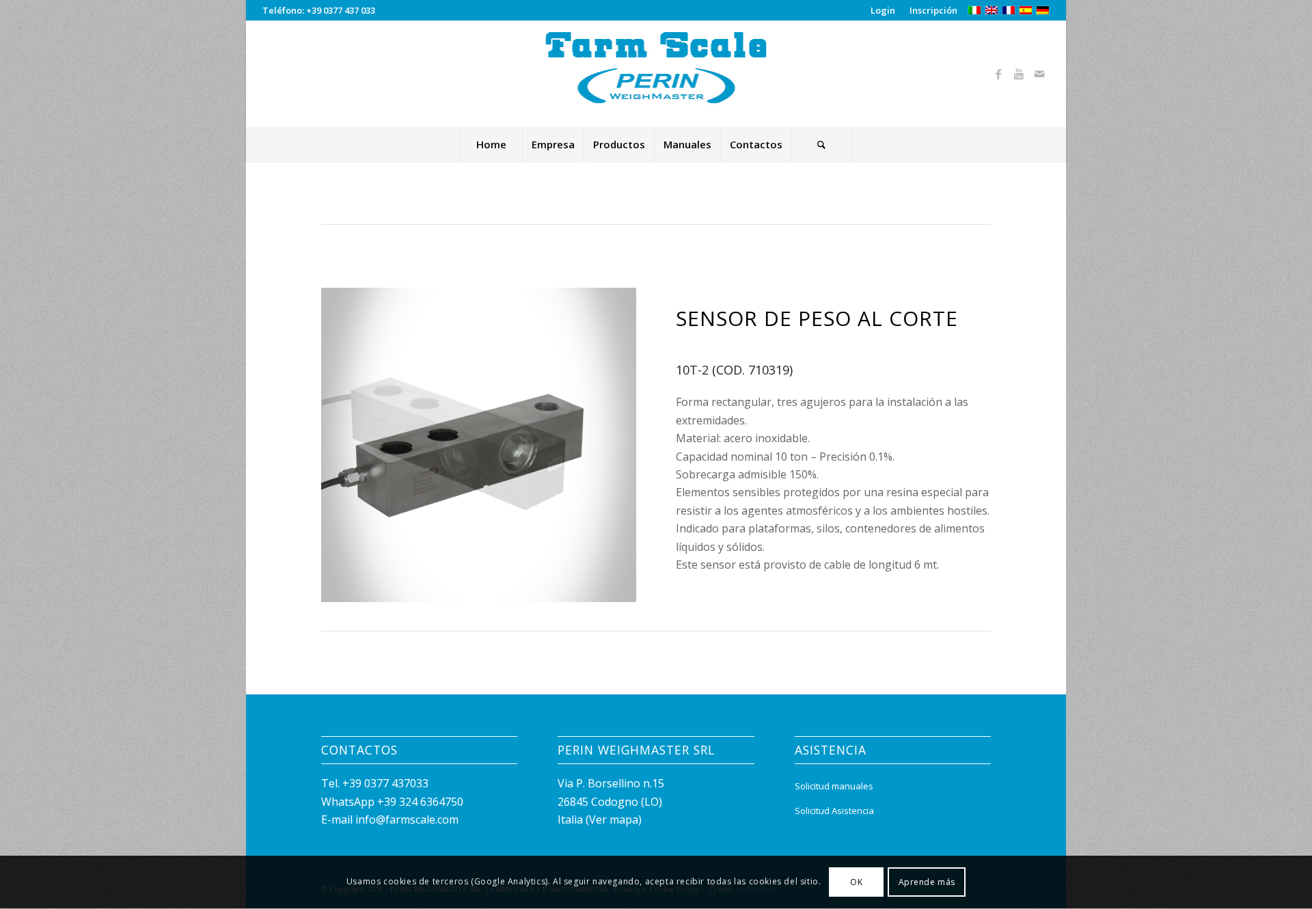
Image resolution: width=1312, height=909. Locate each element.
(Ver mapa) (614, 819)
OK (856, 882)
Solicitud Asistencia (834, 810)
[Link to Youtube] (1019, 74)
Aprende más (927, 882)
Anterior (351, 444)
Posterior (605, 444)
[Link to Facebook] (998, 74)
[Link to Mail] (1039, 74)
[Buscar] (821, 144)
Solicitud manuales (834, 786)
